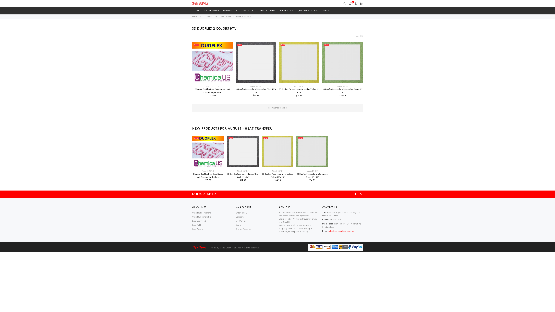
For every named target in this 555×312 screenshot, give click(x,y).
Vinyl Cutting (248, 11)
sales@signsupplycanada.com (341, 231)
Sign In (239, 225)
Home (197, 11)
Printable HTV (230, 11)
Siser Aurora (197, 229)
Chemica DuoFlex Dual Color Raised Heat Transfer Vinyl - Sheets (212, 91)
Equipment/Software (308, 11)
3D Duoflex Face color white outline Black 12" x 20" (256, 91)
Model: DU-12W (255, 86)
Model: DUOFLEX (212, 86)
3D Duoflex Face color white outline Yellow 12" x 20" (299, 91)
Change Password (243, 229)
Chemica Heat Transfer (222, 16)
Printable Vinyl (267, 11)
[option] (208, 159)
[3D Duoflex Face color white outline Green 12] (342, 62)
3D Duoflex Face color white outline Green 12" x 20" (342, 91)
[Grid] (357, 36)
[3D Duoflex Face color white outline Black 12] (256, 62)
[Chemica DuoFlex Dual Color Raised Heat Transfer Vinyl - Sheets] (212, 62)
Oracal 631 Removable (201, 217)
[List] (361, 36)
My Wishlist (241, 221)
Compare (240, 217)
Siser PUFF (196, 225)
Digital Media (286, 11)
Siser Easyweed (199, 221)
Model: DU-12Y (299, 86)
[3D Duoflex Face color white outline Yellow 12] (299, 62)
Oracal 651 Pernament (201, 213)
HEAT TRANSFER (211, 11)
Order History (241, 213)
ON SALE (327, 11)
